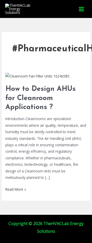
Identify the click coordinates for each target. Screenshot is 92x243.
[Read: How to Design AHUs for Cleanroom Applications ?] (37, 75)
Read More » (15, 189)
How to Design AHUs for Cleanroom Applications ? (40, 98)
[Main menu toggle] (81, 9)
